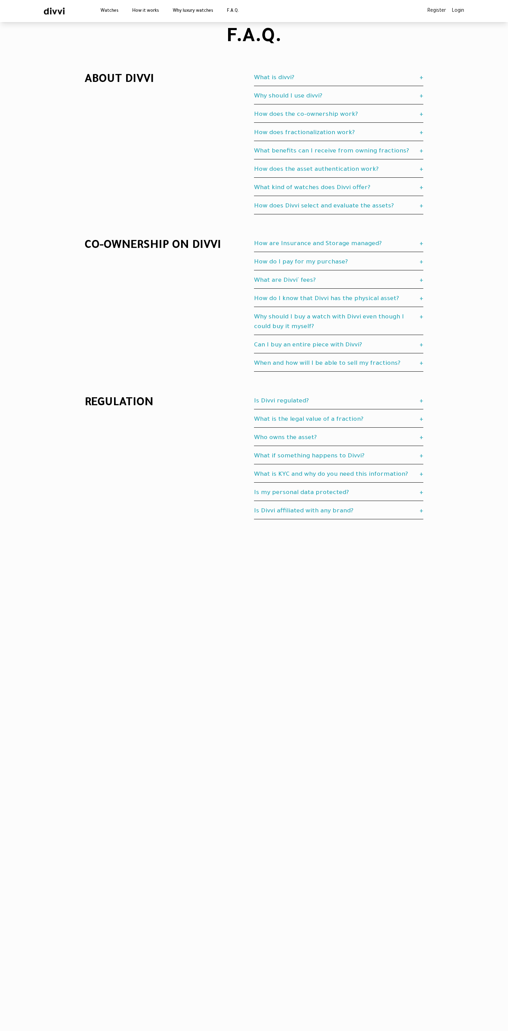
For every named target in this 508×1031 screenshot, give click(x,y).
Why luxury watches (193, 11)
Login (458, 11)
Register (436, 11)
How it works (145, 11)
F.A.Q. (233, 11)
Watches (110, 11)
